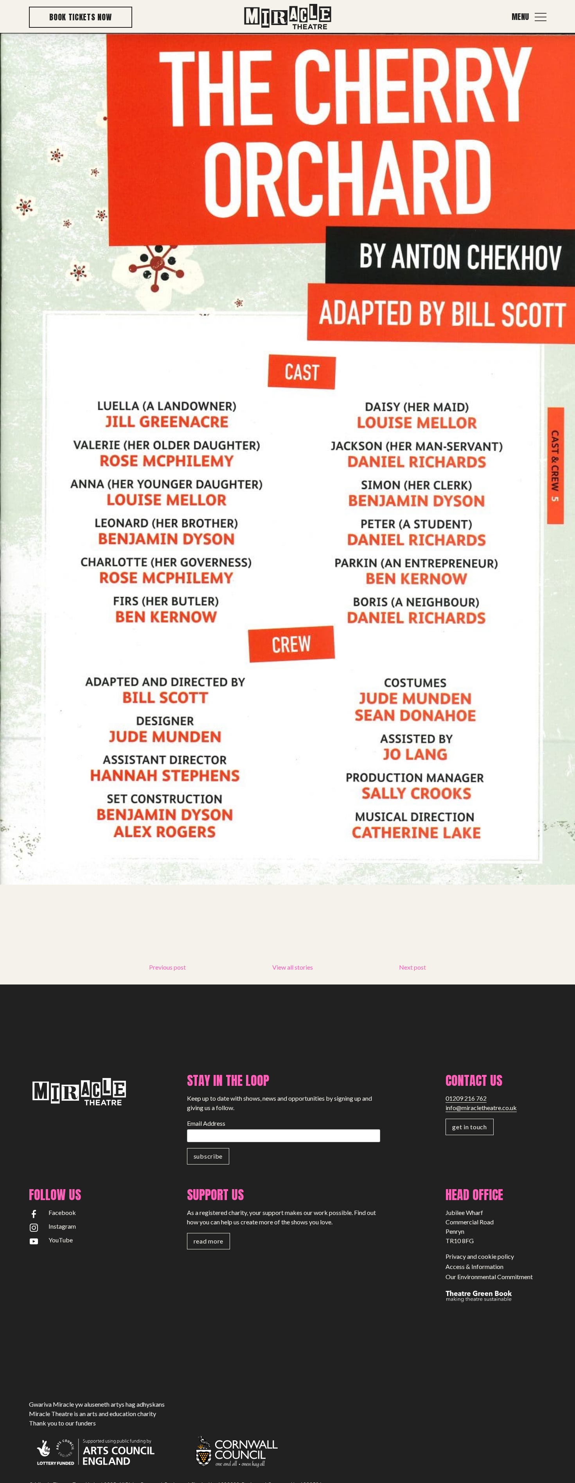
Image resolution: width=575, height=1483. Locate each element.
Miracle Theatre (287, 17)
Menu (520, 17)
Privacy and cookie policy (480, 1256)
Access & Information (474, 1266)
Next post (412, 967)
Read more (208, 1241)
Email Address (206, 1123)
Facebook (62, 1212)
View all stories (292, 967)
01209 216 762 (466, 1098)
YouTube (61, 1240)
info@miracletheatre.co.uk (481, 1107)
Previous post (167, 967)
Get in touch (469, 1126)
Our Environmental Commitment (489, 1276)
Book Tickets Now (80, 17)
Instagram (62, 1226)
